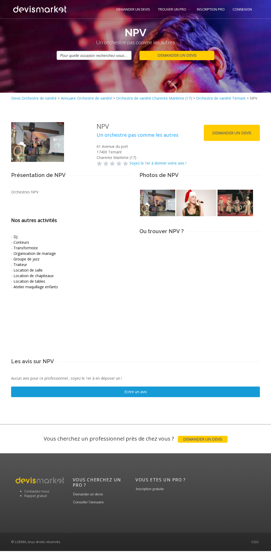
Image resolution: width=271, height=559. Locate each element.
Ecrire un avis (135, 391)
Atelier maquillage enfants (35, 286)
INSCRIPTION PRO (211, 9)
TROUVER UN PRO (172, 9)
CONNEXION (242, 9)
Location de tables (29, 281)
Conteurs (21, 242)
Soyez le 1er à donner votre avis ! (157, 163)
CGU (255, 541)
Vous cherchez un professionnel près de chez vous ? (133, 438)
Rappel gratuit (35, 495)
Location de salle (28, 270)
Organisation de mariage (34, 253)
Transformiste (25, 247)
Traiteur (20, 264)
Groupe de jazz (26, 258)
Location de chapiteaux (33, 275)
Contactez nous (36, 491)
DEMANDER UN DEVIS (133, 9)
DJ (15, 236)
